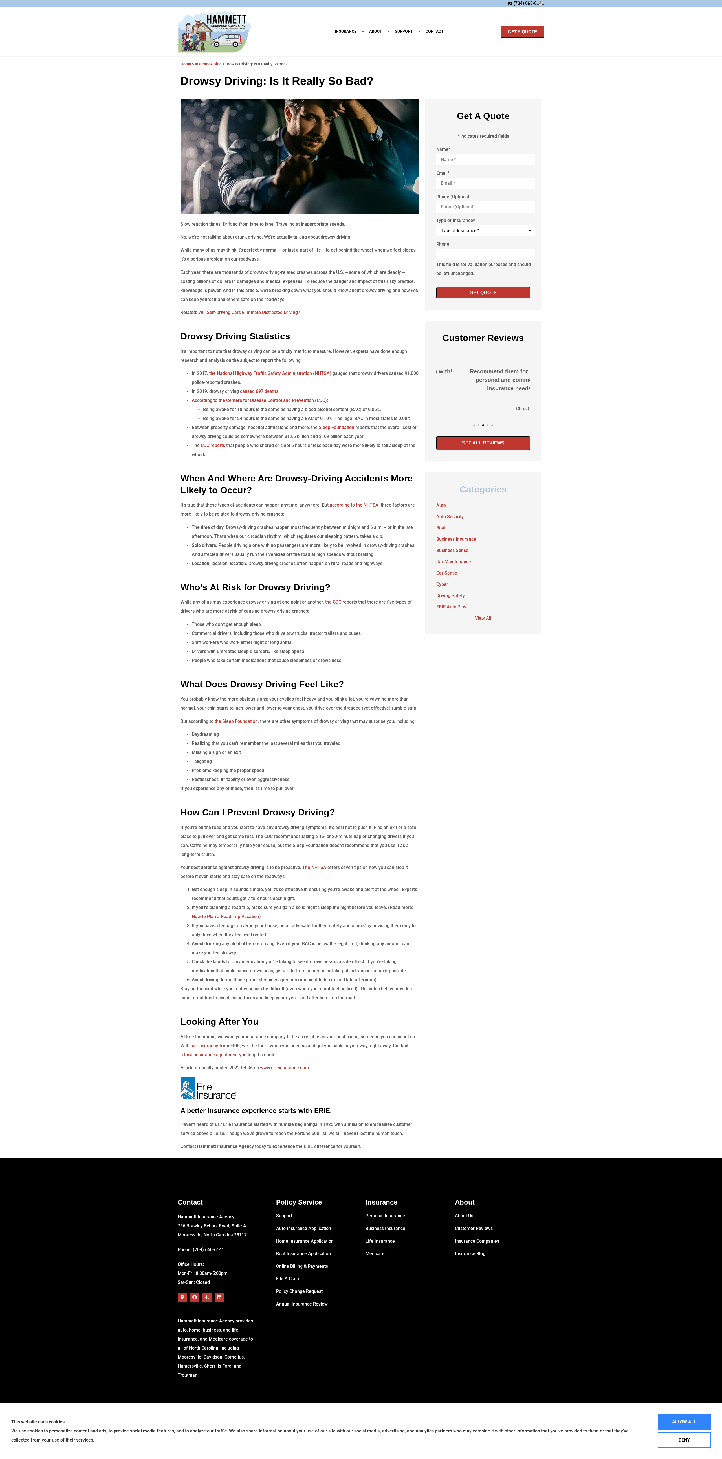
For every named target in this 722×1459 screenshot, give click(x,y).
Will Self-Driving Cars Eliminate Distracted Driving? (249, 312)
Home (185, 64)
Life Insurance (380, 1241)
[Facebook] (194, 1297)
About (375, 31)
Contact (435, 31)
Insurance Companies (477, 1241)
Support (404, 31)
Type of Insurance (455, 220)
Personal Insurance (385, 1215)
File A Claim (288, 1278)
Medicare (375, 1253)
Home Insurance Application (305, 1241)
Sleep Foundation (336, 427)
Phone (442, 244)
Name (443, 149)
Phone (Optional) (453, 197)
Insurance (345, 31)
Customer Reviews (474, 1228)
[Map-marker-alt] (182, 1297)
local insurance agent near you (215, 1054)
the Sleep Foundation (236, 721)
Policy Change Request (299, 1291)
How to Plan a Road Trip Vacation (225, 916)
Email (443, 173)
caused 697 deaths (259, 391)
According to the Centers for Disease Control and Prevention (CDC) (259, 400)
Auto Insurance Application (303, 1228)
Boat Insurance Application (303, 1253)
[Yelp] (207, 1297)
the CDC (333, 602)
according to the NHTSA (354, 505)
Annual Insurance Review (302, 1304)
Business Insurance (385, 1228)
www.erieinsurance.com (284, 1067)
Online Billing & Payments (302, 1266)
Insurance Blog (208, 64)
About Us (464, 1215)
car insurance (204, 1045)
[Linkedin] (219, 1297)
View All (483, 618)
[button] (474, 425)
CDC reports (213, 445)
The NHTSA (314, 867)
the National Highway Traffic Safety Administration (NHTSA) (270, 373)
